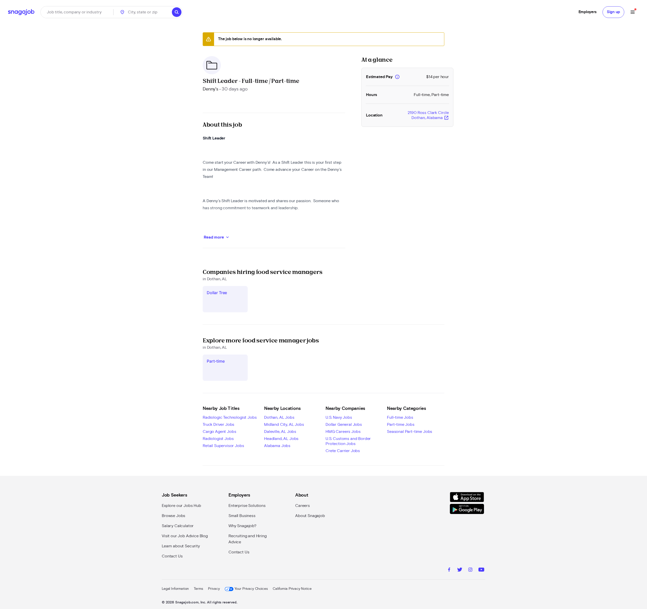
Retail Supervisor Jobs (223, 446)
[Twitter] (459, 570)
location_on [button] (122, 12)
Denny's (210, 89)
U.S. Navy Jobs (339, 417)
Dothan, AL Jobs (279, 417)
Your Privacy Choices (251, 589)
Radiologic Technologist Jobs (230, 417)
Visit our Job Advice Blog (185, 536)
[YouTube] (481, 570)
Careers (302, 506)
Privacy (214, 589)
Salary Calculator (178, 526)
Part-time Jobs (400, 425)
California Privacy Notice (292, 589)
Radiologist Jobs (218, 439)
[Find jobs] (176, 12)
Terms (198, 589)
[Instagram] (470, 570)
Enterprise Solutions (247, 506)
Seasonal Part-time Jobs (409, 432)
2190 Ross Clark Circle (428, 115)
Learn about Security (181, 546)
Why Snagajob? (242, 526)
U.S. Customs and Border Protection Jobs (348, 441)
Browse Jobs (173, 516)
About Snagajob (310, 516)
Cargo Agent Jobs (219, 432)
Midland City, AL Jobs (284, 425)
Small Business (242, 516)
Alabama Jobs (277, 446)
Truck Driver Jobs (218, 425)
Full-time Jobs (400, 417)
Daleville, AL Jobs (280, 432)
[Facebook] (449, 570)
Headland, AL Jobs (281, 439)
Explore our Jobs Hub (181, 506)
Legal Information (175, 589)
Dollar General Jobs (344, 425)
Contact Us (172, 556)
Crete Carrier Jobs (343, 451)
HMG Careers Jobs (343, 432)
